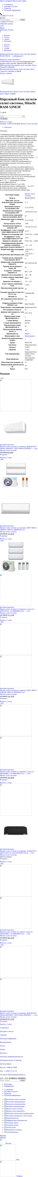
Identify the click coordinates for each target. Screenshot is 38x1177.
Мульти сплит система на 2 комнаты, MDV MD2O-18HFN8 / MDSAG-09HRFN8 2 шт (18, 529)
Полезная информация (8, 1038)
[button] (3, 454)
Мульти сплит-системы (14, 61)
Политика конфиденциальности (11, 1057)
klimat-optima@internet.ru (16, 1075)
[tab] (8, 127)
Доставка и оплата (6, 1031)
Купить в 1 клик (6, 122)
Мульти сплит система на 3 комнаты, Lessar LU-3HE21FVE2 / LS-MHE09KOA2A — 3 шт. (17, 610)
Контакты (3, 1053)
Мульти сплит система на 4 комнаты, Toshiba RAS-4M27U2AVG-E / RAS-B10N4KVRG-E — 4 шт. (18, 852)
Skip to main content (19, 1)
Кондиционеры (5, 1042)
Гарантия (3, 1035)
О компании (4, 1028)
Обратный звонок (6, 24)
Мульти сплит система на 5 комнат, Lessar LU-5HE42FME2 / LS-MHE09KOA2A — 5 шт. (16, 933)
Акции (2, 1049)
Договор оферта (6, 1064)
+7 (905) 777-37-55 (10, 1071)
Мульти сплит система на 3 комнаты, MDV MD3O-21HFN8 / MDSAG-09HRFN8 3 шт (18, 691)
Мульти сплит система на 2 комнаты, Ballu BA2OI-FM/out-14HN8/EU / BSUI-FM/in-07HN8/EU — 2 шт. (19, 447)
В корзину (4, 118)
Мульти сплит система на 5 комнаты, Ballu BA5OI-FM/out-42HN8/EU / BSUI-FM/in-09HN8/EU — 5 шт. (19, 1014)
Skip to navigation (6, 1)
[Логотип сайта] (2, 18)
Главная (3, 61)
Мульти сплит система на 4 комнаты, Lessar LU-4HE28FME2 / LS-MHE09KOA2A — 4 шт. (17, 772)
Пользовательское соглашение (11, 1060)
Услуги (2, 1046)
